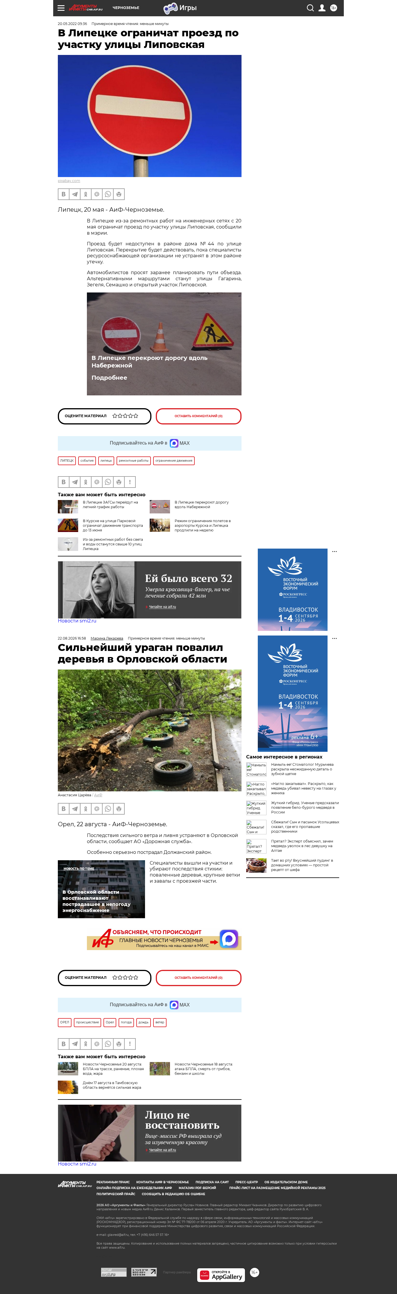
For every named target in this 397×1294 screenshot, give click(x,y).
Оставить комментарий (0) (199, 416)
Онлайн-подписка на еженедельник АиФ (134, 1188)
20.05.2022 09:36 (72, 24)
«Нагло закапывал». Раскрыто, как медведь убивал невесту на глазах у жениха (303, 788)
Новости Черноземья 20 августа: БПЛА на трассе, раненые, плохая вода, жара (113, 1069)
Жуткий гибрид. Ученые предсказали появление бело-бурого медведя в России (305, 807)
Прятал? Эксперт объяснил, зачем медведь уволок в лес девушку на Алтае (302, 846)
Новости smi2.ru (77, 621)
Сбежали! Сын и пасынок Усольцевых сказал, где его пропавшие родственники (305, 826)
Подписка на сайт (212, 1182)
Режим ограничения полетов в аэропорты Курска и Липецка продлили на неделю (203, 525)
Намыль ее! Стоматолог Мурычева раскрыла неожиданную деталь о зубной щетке (302, 769)
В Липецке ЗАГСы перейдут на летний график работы (110, 504)
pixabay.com (69, 181)
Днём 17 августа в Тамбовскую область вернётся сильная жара (112, 1085)
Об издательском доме (286, 1182)
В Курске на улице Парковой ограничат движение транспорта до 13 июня (113, 525)
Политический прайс (115, 1194)
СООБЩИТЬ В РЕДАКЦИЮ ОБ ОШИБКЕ (173, 1194)
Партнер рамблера (177, 1272)
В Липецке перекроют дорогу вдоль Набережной (150, 361)
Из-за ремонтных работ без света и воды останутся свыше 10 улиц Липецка (113, 544)
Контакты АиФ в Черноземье (162, 1182)
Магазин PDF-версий (197, 1188)
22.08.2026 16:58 (72, 638)
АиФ (98, 795)
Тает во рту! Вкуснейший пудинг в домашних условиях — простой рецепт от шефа (302, 865)
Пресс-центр (246, 1182)
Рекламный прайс (113, 1182)
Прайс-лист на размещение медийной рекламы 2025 (277, 1188)
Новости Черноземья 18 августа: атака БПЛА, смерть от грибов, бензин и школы (204, 1069)
